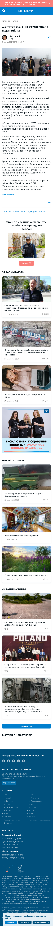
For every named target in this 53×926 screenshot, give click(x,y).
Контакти (32, 817)
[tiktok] (23, 762)
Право (8, 804)
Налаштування (40, 922)
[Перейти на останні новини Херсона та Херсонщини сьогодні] (26, 11)
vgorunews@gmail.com (13, 841)
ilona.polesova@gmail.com (14, 838)
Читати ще (26, 726)
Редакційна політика (12, 820)
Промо (34, 807)
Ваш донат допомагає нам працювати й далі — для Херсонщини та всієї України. (26, 3)
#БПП (42, 211)
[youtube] (13, 762)
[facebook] (3, 762)
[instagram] (8, 762)
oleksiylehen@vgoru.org (13, 858)
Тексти (31, 795)
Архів (31, 814)
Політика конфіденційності (40, 820)
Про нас (7, 817)
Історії (8, 798)
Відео (6, 814)
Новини (7, 795)
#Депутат (32, 211)
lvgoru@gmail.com (10, 844)
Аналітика (35, 798)
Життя (8, 810)
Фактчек (9, 801)
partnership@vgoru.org (12, 855)
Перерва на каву (12, 807)
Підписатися (9, 783)
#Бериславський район (14, 211)
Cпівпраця (8, 823)
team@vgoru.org (10, 847)
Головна (6, 21)
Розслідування (37, 801)
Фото (33, 804)
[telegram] (18, 762)
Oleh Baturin (14, 36)
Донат (25, 263)
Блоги (16, 21)
